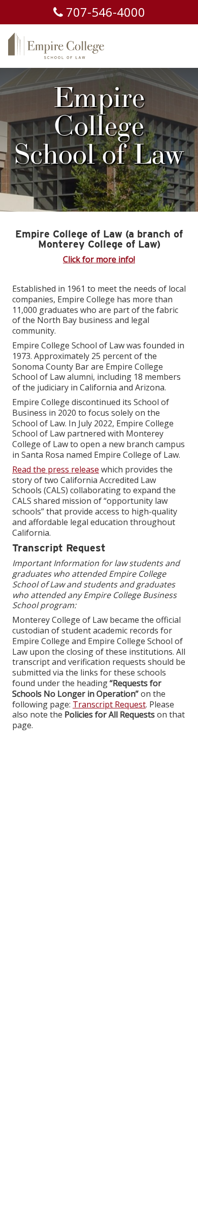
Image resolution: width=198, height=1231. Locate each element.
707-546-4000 (104, 12)
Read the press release (55, 469)
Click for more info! (99, 259)
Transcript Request (109, 704)
